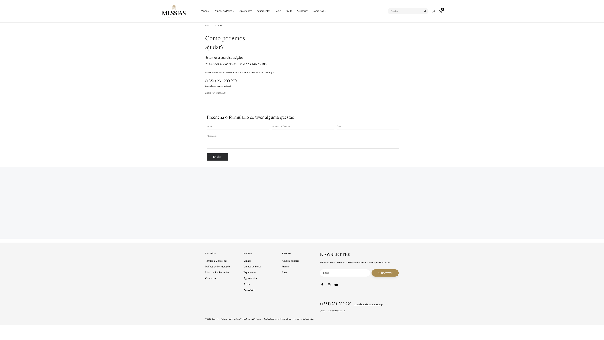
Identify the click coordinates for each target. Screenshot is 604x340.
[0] (440, 11)
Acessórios (302, 11)
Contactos (210, 278)
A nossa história (290, 260)
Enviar (217, 157)
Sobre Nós (318, 11)
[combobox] (408, 11)
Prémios (286, 266)
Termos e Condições (216, 260)
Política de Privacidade (217, 266)
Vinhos (205, 11)
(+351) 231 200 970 (221, 80)
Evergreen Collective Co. (304, 319)
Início (207, 25)
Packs (278, 11)
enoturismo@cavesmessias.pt (368, 304)
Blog (284, 272)
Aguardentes (263, 11)
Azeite (289, 11)
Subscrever (385, 273)
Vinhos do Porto (223, 11)
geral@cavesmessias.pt (215, 92)
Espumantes (245, 11)
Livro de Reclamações (217, 272)
